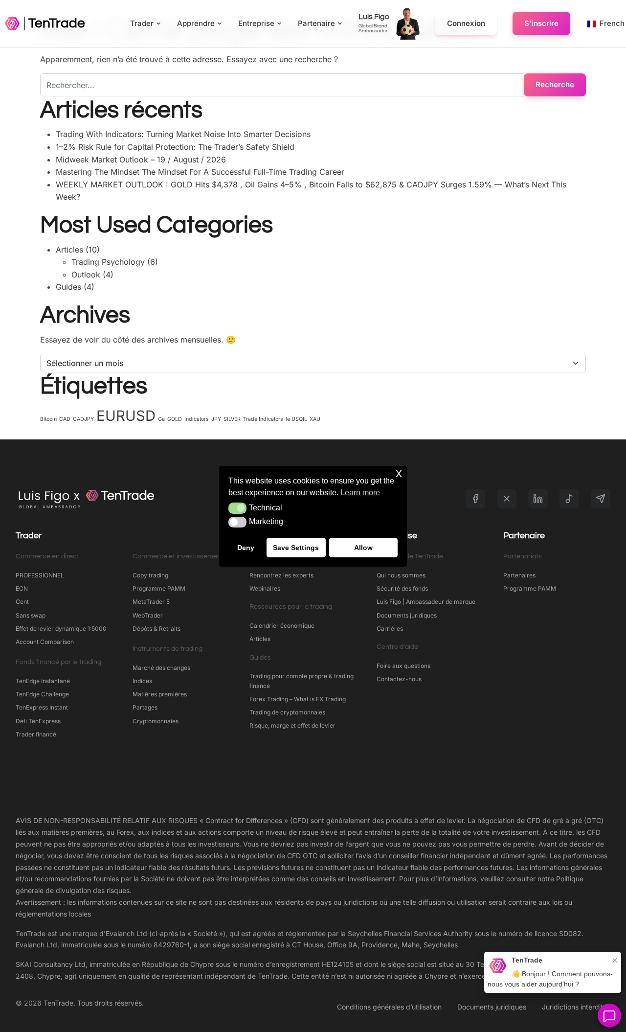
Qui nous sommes (401, 575)
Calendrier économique (281, 625)
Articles (69, 249)
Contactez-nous (399, 679)
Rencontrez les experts (281, 575)
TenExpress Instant (42, 707)
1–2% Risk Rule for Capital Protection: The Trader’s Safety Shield (175, 147)
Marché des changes (161, 667)
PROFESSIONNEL (40, 575)
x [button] (399, 473)
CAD (64, 419)
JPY (216, 419)
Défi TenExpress (38, 721)
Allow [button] (363, 547)
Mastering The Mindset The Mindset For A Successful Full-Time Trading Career (200, 172)
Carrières (390, 628)
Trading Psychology (108, 262)
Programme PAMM (159, 588)
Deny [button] (245, 547)
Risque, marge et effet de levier (292, 725)
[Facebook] (475, 498)
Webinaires (264, 588)
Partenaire (316, 23)
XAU (315, 419)
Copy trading (150, 575)
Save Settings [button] (296, 547)
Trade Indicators (263, 419)
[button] (237, 508)
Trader (142, 23)
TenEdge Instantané (43, 681)
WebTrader (148, 615)
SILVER (232, 419)
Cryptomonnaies (156, 721)
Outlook (85, 274)
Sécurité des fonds (402, 588)
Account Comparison (45, 641)
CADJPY (83, 419)
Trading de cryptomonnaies (287, 712)
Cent (22, 601)
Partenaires (519, 575)
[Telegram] (600, 498)
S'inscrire (541, 23)
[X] (506, 498)
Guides (68, 287)
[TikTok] (569, 498)
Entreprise (256, 23)
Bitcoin (48, 419)
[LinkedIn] (538, 498)
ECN (22, 588)
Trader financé (36, 734)
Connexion (466, 23)
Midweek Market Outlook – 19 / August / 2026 (141, 159)
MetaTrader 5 (151, 601)
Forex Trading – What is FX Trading (297, 699)
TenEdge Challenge (42, 694)
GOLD (174, 419)
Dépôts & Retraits (156, 628)
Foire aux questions (403, 665)
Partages (145, 707)
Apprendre (196, 23)
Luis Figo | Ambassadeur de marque (426, 601)
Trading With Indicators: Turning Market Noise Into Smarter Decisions (183, 134)
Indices (142, 681)
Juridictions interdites (576, 1007)
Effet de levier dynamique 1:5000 (61, 628)
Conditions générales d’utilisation (389, 1007)
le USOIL (296, 419)
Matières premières (160, 694)
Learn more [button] (360, 492)
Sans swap (30, 615)
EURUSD (126, 415)
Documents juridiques (407, 615)
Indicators (196, 419)
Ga (161, 419)
